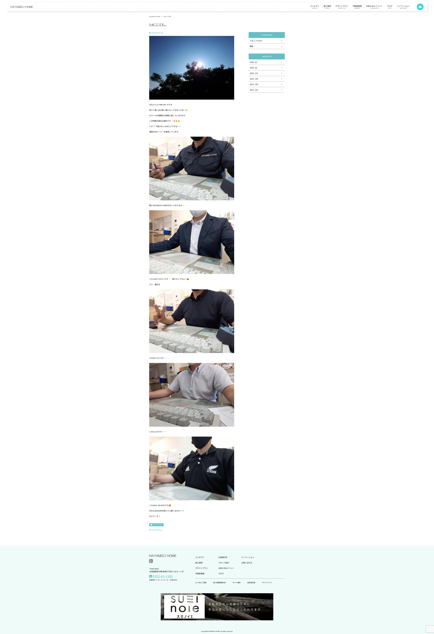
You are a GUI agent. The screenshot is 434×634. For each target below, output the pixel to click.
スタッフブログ (157, 525)
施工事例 (327, 7)
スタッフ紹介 (223, 562)
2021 (252, 89)
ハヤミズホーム (156, 530)
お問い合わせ (246, 562)
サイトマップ (266, 582)
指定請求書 (251, 582)
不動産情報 (357, 7)
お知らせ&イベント (226, 568)
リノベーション (403, 7)
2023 (252, 78)
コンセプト (314, 7)
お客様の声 (222, 557)
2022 (252, 84)
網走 (251, 46)
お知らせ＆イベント (374, 7)
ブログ (389, 7)
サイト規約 (237, 582)
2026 (252, 62)
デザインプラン (341, 7)
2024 (252, 73)
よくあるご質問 (200, 582)
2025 (252, 67)
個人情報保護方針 (219, 582)
